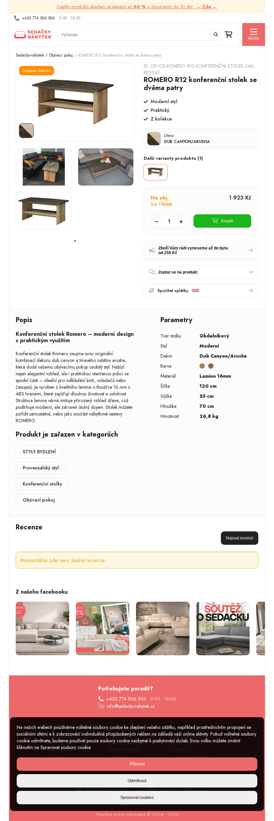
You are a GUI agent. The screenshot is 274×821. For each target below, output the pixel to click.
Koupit (227, 221)
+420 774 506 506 (38, 18)
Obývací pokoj (61, 55)
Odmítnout (137, 780)
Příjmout (137, 764)
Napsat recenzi (239, 538)
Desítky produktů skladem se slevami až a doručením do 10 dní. (137, 6)
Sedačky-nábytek (30, 55)
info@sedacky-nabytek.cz (131, 706)
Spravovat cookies (137, 797)
